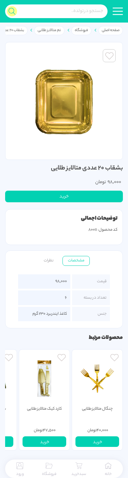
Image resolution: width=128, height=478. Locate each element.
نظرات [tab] (49, 260)
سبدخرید (78, 474)
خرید (64, 197)
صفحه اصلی (110, 30)
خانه (108, 474)
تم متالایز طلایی (49, 30)
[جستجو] (12, 11)
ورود (20, 474)
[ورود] (114, 358)
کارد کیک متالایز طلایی (44, 409)
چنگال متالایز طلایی (97, 409)
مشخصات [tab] (76, 260)
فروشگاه (81, 30)
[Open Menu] (118, 11)
